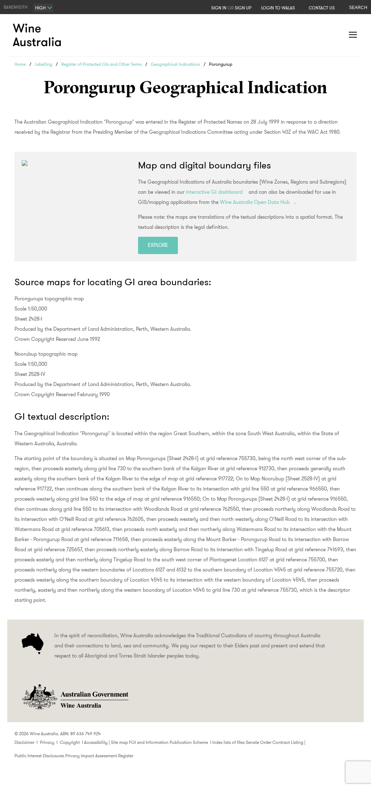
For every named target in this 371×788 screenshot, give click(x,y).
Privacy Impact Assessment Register (99, 756)
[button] (338, 35)
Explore (158, 245)
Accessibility (96, 742)
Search (358, 7)
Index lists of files (228, 742)
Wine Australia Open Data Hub (254, 202)
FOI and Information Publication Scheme (168, 742)
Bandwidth (16, 7)
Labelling (43, 64)
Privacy (47, 742)
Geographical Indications (175, 64)
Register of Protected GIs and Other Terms (101, 64)
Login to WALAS (278, 8)
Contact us (322, 8)
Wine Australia (38, 35)
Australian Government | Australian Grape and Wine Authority (74, 697)
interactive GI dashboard (214, 192)
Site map (119, 742)
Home (20, 64)
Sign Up (243, 8)
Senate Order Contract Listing (274, 742)
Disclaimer (24, 742)
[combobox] (43, 8)
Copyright (70, 742)
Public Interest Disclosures (39, 756)
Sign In (218, 8)
